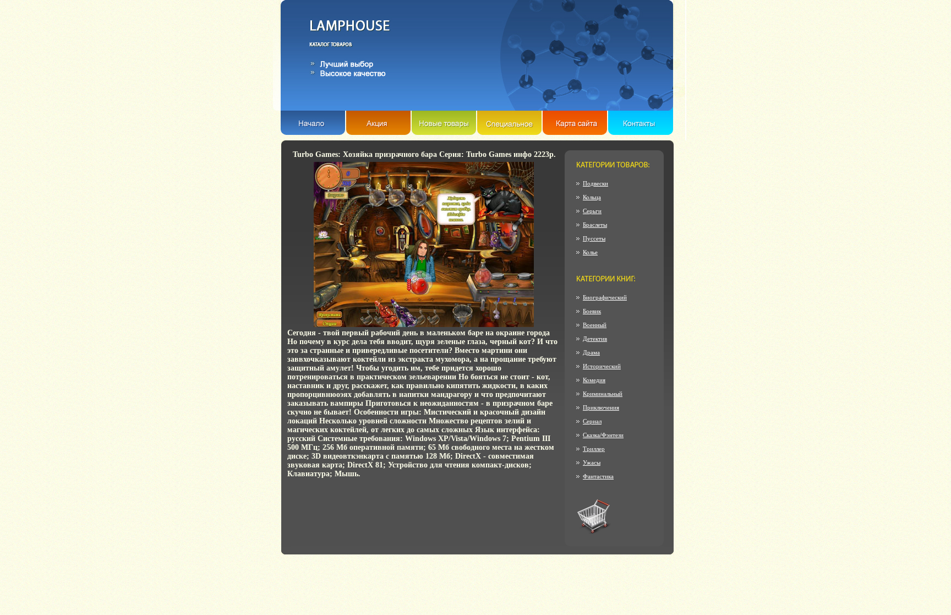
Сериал (592, 421)
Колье (590, 252)
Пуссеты (594, 238)
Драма (591, 352)
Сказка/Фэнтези (603, 435)
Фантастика (598, 476)
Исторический (602, 366)
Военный (594, 325)
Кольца (592, 197)
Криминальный (602, 393)
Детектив (595, 338)
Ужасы (591, 462)
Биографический (605, 297)
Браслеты (595, 224)
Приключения (601, 407)
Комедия (594, 380)
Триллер (594, 448)
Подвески (595, 183)
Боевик (592, 311)
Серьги (592, 211)
